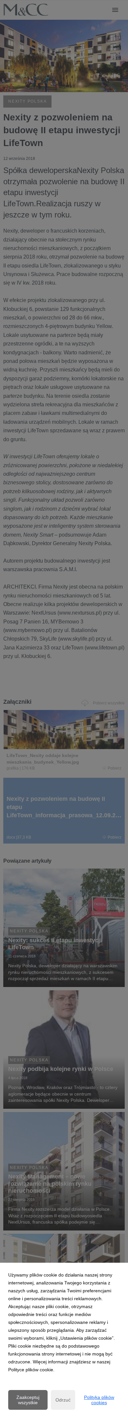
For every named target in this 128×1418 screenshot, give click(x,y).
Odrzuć (63, 1400)
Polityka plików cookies (99, 1400)
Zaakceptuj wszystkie (27, 1400)
